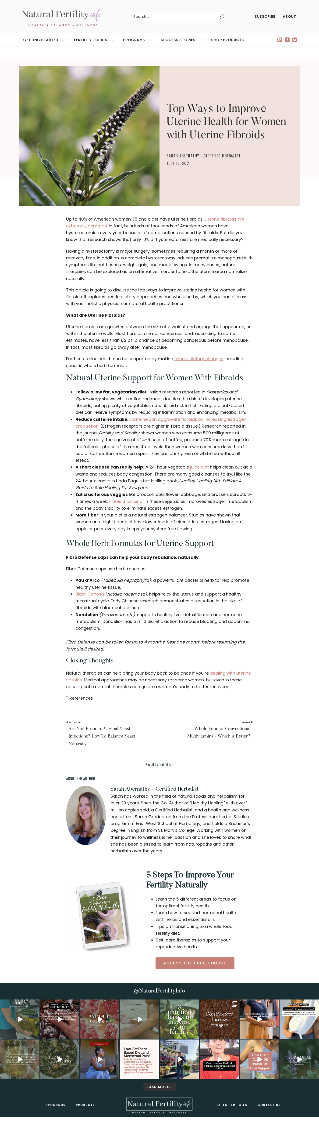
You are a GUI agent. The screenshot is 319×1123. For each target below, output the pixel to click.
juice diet (199, 467)
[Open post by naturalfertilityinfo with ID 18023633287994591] (259, 1019)
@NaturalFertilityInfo (159, 991)
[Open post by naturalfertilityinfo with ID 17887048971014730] (99, 1059)
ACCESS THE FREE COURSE (195, 963)
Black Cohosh (89, 594)
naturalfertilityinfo (19, 1004)
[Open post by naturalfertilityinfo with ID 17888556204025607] (139, 1059)
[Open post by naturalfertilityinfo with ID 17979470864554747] (179, 1019)
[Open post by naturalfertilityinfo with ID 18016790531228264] (99, 1019)
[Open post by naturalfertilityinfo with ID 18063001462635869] (19, 1019)
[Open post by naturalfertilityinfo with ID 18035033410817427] (139, 1019)
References (80, 698)
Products (85, 1105)
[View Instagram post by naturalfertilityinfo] (35, 1034)
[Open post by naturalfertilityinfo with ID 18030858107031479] (219, 1019)
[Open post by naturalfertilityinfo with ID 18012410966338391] (19, 1059)
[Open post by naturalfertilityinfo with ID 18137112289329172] (179, 1059)
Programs (56, 1105)
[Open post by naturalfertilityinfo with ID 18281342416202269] (259, 1059)
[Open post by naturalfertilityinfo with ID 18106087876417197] (59, 1019)
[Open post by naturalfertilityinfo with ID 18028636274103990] (219, 1059)
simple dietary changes (198, 359)
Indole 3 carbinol (126, 501)
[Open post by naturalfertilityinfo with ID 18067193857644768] (299, 1059)
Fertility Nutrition (160, 764)
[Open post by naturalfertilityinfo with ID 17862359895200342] (299, 1019)
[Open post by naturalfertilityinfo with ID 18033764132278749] (59, 1059)
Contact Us (269, 1105)
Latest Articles (232, 1105)
